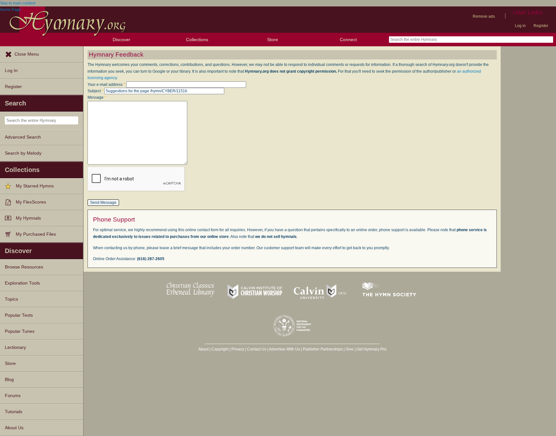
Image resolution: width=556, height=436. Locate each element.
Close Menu (26, 54)
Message (97, 97)
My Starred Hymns (35, 186)
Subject (95, 91)
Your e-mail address (106, 84)
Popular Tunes (19, 331)
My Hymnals (28, 218)
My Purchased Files (36, 234)
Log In (11, 70)
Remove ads (484, 16)
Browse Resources (24, 267)
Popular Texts (19, 315)
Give (350, 349)
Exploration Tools (22, 283)
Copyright (219, 349)
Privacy (237, 349)
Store (272, 39)
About (203, 349)
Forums (13, 395)
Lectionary (15, 347)
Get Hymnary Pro (371, 349)
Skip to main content (17, 3)
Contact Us (256, 349)
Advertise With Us (284, 349)
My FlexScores (31, 202)
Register (540, 25)
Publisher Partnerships (323, 349)
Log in (520, 25)
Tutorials (13, 411)
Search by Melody (23, 153)
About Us (14, 427)
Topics (11, 299)
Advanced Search (23, 137)
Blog (9, 379)
